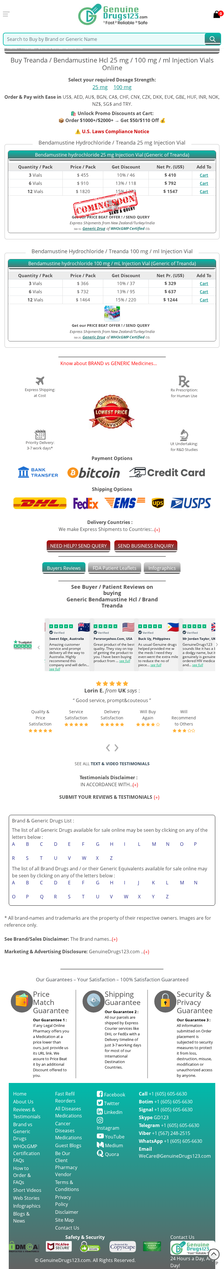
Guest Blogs (68, 1145)
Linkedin (113, 1112)
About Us (23, 1101)
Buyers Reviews (64, 568)
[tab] (63, 568)
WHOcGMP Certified (128, 228)
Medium (113, 1145)
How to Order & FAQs (22, 1175)
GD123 (154, 1117)
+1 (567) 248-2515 (164, 1133)
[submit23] (212, 39)
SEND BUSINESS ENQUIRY (146, 546)
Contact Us (67, 1228)
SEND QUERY (138, 325)
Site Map (64, 1220)
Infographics (162, 568)
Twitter (111, 1103)
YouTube (114, 1136)
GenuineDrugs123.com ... (75, 951)
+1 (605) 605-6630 (163, 1094)
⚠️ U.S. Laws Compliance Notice (112, 131)
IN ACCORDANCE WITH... (110, 781)
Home (20, 1094)
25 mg (100, 87)
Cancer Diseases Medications (68, 1130)
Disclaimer (66, 1212)
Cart (204, 175)
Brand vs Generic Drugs (22, 1131)
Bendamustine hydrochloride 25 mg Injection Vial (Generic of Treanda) (112, 155)
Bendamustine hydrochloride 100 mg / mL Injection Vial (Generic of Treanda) (112, 264)
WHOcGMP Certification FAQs (26, 1153)
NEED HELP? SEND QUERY (78, 546)
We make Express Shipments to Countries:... (107, 525)
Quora (111, 1154)
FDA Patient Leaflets (114, 568)
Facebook (114, 1094)
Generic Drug (94, 228)
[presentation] (38, 646)
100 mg (122, 87)
